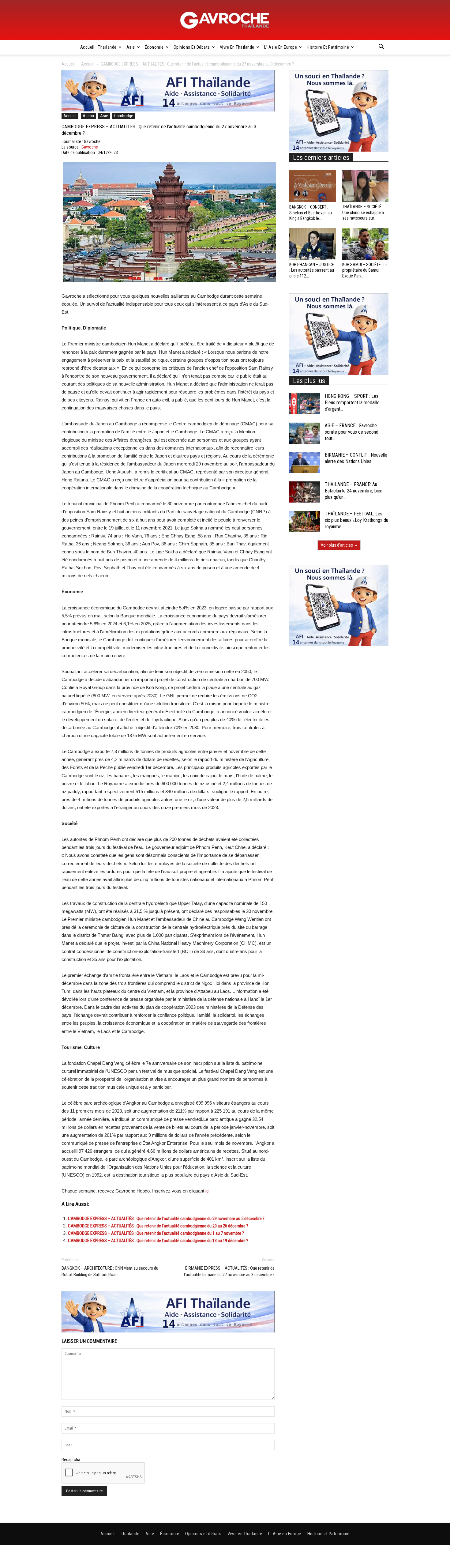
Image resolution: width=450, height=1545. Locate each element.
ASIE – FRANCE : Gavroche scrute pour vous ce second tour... (351, 432)
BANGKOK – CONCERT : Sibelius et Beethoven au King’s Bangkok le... (310, 212)
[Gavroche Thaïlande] (225, 20)
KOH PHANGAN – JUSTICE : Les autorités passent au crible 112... (311, 270)
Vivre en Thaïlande (237, 47)
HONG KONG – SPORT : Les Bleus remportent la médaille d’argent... (352, 402)
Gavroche (89, 147)
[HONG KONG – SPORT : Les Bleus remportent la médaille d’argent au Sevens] (304, 403)
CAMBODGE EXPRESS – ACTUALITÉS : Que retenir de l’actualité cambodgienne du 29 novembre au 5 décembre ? (166, 1218)
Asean (88, 115)
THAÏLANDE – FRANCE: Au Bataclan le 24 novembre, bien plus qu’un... (353, 490)
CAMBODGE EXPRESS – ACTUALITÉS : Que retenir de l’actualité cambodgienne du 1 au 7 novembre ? (156, 1233)
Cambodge (123, 115)
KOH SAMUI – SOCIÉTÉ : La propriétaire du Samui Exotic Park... (365, 270)
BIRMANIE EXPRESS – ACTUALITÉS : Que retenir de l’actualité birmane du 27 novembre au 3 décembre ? (229, 1271)
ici (207, 1191)
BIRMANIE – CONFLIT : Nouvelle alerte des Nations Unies (356, 458)
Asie (130, 47)
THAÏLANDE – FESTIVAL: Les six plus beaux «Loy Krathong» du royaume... (356, 520)
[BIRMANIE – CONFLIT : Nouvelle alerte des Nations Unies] (304, 462)
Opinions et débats (192, 47)
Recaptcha (71, 1459)
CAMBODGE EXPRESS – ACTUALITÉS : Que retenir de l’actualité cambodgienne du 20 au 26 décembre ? (158, 1226)
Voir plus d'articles (337, 545)
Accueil (87, 47)
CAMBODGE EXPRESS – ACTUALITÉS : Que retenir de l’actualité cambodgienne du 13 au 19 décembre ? (158, 1240)
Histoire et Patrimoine (328, 47)
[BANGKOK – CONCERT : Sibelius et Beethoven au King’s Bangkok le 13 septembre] (312, 186)
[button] (381, 47)
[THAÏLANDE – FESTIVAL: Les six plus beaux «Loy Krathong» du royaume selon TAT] (304, 521)
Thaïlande (107, 47)
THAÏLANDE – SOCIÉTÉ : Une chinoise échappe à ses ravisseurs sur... (363, 212)
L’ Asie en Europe (280, 47)
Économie (154, 47)
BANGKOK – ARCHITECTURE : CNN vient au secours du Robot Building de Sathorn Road (110, 1271)
